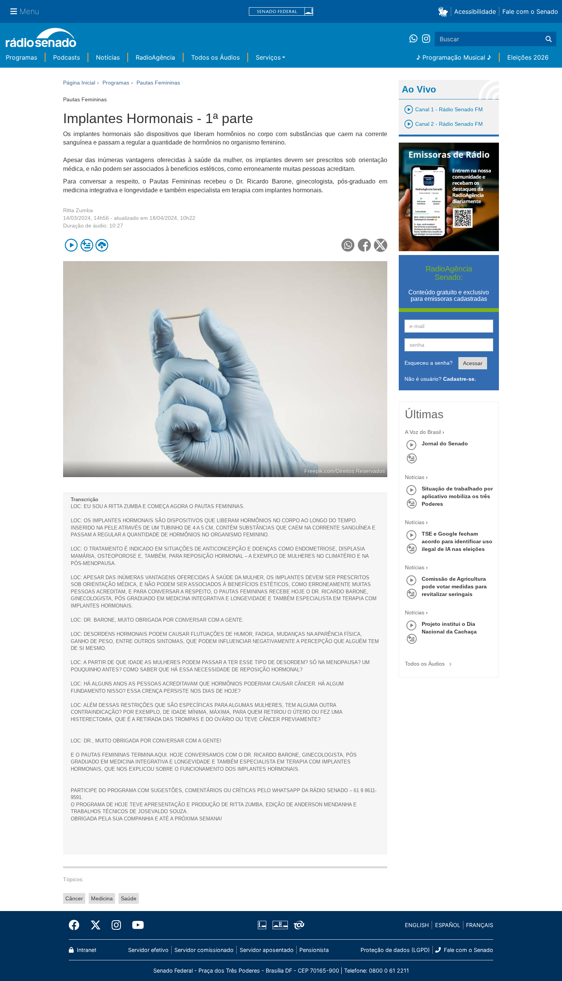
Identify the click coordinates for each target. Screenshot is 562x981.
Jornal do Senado (445, 443)
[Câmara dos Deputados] (263, 925)
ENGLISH (417, 925)
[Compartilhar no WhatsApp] (348, 245)
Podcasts (66, 57)
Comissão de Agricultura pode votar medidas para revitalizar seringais (454, 586)
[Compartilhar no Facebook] (364, 245)
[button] (444, 11)
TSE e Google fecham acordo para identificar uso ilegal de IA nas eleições (457, 541)
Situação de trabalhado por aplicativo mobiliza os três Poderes (457, 496)
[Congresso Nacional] (280, 925)
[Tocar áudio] (71, 245)
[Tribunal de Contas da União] (297, 925)
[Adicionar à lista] (87, 245)
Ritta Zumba (78, 210)
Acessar (472, 363)
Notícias (108, 57)
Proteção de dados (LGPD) (395, 950)
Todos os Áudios (215, 57)
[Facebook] (77, 925)
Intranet (85, 950)
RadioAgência (155, 57)
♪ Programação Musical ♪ (453, 57)
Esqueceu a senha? (428, 363)
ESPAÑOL (447, 925)
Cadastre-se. (459, 379)
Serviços (268, 57)
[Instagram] (426, 39)
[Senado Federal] (281, 11)
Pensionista (314, 950)
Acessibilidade (475, 11)
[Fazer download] (102, 245)
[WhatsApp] (415, 39)
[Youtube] (135, 925)
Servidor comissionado (204, 950)
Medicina (102, 898)
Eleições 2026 (528, 57)
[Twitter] (95, 925)
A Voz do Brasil (423, 432)
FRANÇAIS (479, 925)
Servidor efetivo (148, 950)
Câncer (74, 898)
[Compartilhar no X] (380, 245)
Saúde (128, 898)
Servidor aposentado (267, 950)
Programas (21, 57)
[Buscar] (548, 39)
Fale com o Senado (530, 11)
